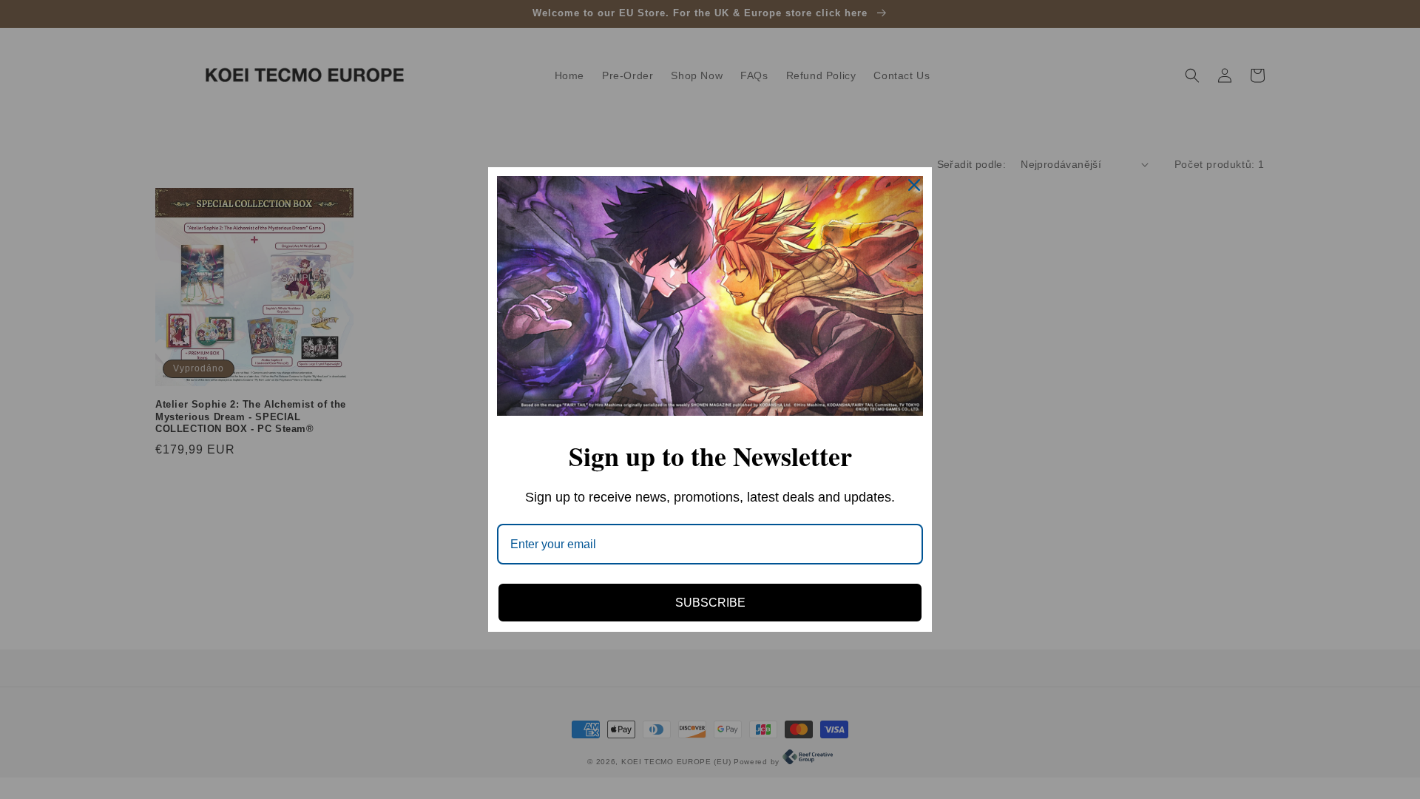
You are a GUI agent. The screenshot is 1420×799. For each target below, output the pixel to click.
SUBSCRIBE (710, 602)
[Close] (914, 185)
